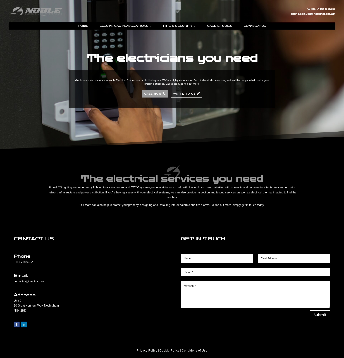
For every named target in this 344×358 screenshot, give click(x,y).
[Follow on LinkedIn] (24, 324)
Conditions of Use (194, 350)
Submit (320, 314)
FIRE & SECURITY (177, 26)
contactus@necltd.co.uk (29, 281)
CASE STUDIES (219, 26)
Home (83, 26)
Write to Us (184, 93)
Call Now (153, 93)
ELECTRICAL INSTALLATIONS (124, 26)
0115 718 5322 (23, 262)
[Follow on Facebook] (17, 324)
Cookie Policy (169, 350)
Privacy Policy (147, 350)
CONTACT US (254, 26)
